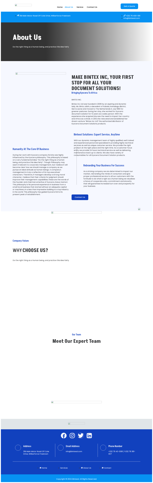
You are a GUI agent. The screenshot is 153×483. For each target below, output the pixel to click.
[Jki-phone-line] (103, 448)
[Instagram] (72, 435)
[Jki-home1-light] (18, 448)
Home (59, 7)
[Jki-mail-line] (61, 448)
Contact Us (92, 7)
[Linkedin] (89, 435)
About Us (69, 7)
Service (80, 7)
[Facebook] (64, 435)
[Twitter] (81, 435)
